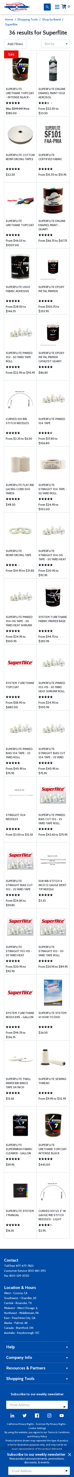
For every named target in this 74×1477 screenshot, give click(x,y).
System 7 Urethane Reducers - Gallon (20, 1015)
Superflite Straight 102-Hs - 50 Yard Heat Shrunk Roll (19, 951)
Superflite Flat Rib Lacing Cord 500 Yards (20, 489)
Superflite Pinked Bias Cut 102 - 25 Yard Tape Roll (51, 819)
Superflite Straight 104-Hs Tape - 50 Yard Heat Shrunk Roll (52, 555)
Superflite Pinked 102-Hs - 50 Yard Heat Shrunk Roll (51, 687)
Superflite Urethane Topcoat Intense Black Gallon (52, 1149)
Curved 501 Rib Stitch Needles (17, 421)
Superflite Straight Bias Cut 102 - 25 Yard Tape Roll (19, 885)
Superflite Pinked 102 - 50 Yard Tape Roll (19, 357)
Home (9, 19)
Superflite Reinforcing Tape (18, 553)
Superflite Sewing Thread (52, 1081)
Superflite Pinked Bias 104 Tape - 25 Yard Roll (19, 753)
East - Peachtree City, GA (19, 1318)
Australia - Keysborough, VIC (21, 1333)
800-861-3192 (37, 1271)
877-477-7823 (25, 1266)
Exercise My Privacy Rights (50, 1423)
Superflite (11, 24)
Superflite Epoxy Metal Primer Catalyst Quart (51, 357)
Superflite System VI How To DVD (52, 1015)
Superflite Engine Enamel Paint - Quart (52, 225)
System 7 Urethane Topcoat (20, 685)
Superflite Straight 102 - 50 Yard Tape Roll (51, 951)
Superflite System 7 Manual (20, 1213)
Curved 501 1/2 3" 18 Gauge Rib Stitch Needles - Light (52, 1215)
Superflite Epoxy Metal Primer (51, 289)
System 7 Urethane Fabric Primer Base (52, 619)
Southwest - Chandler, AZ (20, 1298)
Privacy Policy (39, 1436)
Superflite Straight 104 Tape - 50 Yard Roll (52, 489)
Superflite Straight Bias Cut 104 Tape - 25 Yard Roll (51, 753)
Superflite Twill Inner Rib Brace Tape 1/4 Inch (18, 1083)
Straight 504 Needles (15, 817)
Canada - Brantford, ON (18, 1328)
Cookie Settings (37, 1428)
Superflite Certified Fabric (50, 157)
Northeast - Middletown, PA (21, 1313)
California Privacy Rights (20, 1423)
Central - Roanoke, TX (18, 1303)
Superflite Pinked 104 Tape (51, 421)
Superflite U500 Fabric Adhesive (18, 289)
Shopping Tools (27, 19)
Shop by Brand (51, 19)
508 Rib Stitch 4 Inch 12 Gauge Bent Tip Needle (52, 885)
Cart (69, 6)
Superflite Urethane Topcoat (20, 223)
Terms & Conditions (58, 1432)
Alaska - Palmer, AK (16, 1323)
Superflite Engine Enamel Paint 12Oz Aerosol (52, 93)
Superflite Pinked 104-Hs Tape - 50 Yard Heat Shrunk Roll (19, 621)
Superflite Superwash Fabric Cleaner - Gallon (19, 1149)
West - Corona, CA (15, 1293)
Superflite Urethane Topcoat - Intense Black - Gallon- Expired (20, 93)
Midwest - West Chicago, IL (21, 1308)
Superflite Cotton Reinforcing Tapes (20, 157)
